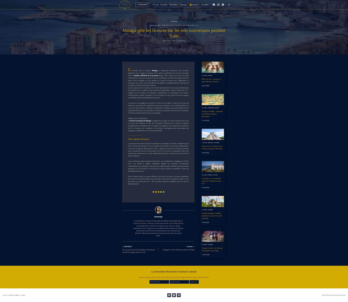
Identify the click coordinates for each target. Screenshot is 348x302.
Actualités (164, 5)
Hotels (210, 75)
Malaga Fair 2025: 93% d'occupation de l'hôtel (178, 248)
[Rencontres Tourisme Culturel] (125, 4)
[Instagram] (218, 4)
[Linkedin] (223, 4)
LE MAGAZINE (142, 5)
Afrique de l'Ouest (213, 108)
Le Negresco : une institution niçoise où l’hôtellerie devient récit (211, 181)
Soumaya (167, 41)
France (210, 175)
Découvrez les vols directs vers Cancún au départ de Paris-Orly (212, 147)
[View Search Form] (229, 5)
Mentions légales (14, 295)
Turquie (210, 210)
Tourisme (174, 21)
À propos (205, 5)
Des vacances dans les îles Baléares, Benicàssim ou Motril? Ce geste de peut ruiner (138, 249)
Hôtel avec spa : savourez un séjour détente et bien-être (211, 80)
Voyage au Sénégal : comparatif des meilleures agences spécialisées (212, 113)
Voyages (216, 142)
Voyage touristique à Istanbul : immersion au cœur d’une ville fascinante (212, 215)
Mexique (210, 142)
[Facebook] (214, 4)
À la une (156, 5)
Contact (22, 295)
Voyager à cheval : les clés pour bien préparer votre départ (212, 249)
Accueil (152, 25)
